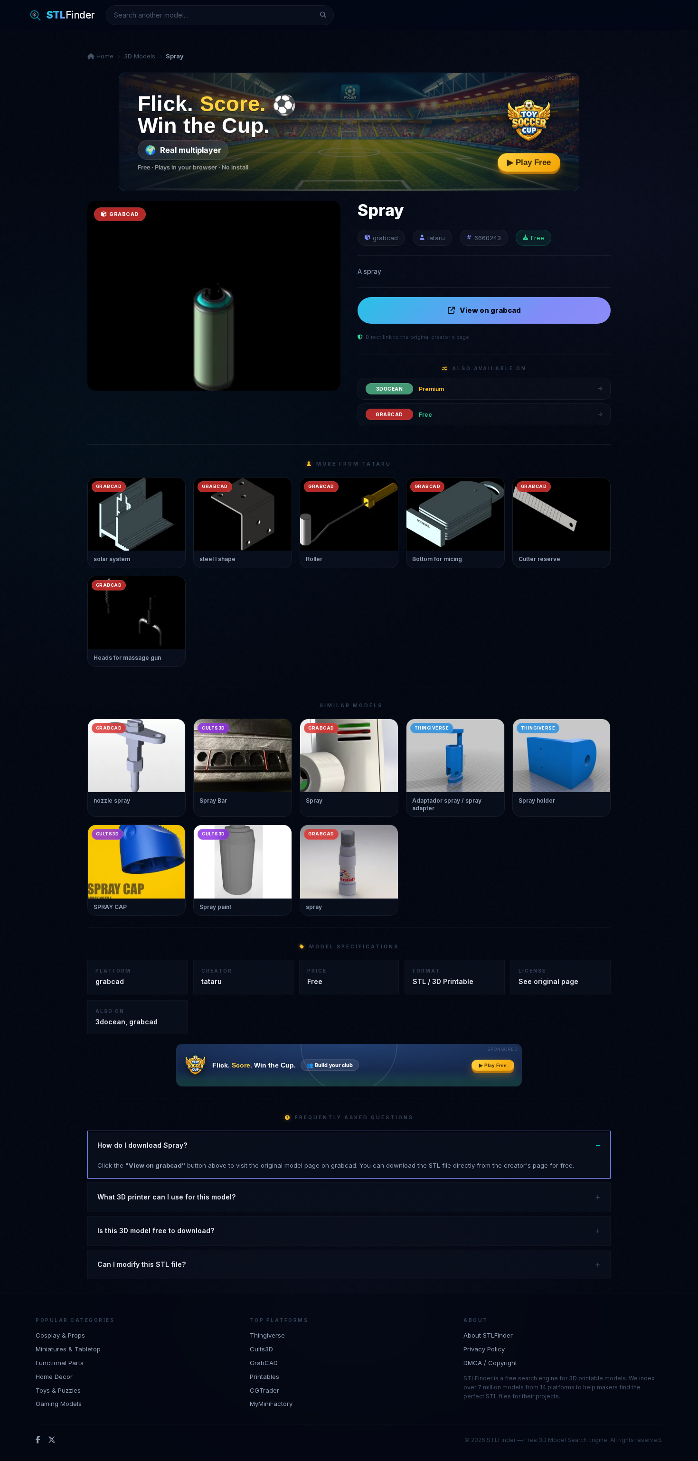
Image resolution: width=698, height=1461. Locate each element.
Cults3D (261, 1348)
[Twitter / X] (52, 1439)
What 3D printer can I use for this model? (166, 1197)
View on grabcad (490, 310)
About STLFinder (488, 1335)
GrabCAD (264, 1362)
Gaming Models (59, 1403)
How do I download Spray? (142, 1145)
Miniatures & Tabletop (68, 1348)
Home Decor (54, 1376)
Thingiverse (267, 1335)
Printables (264, 1376)
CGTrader (264, 1390)
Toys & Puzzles (58, 1390)
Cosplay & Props (60, 1335)
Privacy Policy (484, 1348)
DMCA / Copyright (490, 1362)
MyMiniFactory (271, 1403)
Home (103, 56)
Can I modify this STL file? (141, 1264)
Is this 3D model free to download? (155, 1231)
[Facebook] (38, 1439)
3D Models (139, 56)
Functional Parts (60, 1362)
